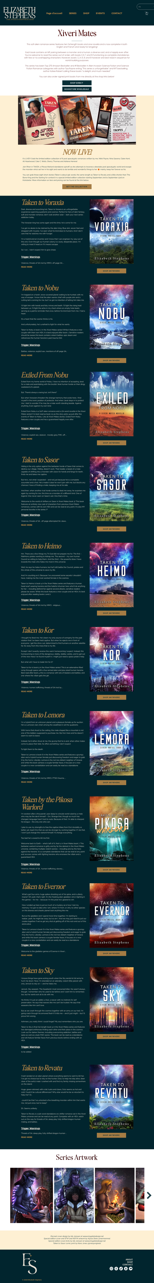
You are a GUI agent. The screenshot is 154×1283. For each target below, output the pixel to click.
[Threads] (116, 1268)
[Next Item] (149, 1195)
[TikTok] (121, 1268)
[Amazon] (126, 1268)
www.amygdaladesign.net (93, 1236)
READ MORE (26, 267)
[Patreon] (130, 1268)
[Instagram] (111, 1268)
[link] (147, 13)
